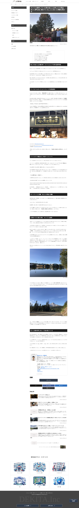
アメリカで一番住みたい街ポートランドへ (41, 56)
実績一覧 (38, 370)
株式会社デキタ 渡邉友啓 (42, 355)
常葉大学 (42, 366)
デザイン (12, 21)
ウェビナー (50, 366)
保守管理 (12, 17)
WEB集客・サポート (14, 12)
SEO (13, 35)
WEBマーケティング (15, 37)
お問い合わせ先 (39, 371)
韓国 (41, 367)
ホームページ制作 (14, 10)
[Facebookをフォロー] (38, 374)
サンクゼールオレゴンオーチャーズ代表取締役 (41, 55)
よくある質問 (13, 46)
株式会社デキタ (39, 494)
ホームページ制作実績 (15, 19)
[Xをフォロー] (37, 374)
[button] (48, 388)
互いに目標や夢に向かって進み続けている (41, 60)
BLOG (31, 377)
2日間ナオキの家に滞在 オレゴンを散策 (41, 59)
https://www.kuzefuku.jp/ (38, 146)
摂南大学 (46, 366)
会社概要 (38, 369)
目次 (47, 51)
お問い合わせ (48, 380)
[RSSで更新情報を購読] (41, 374)
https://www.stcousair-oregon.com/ (47, 145)
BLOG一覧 (13, 28)
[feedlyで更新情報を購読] (40, 374)
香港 (44, 367)
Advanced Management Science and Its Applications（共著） (50, 368)
